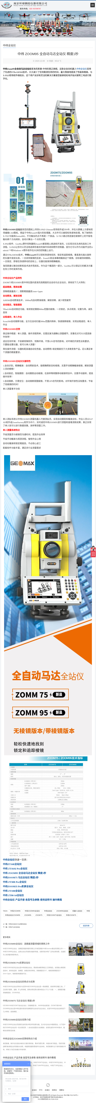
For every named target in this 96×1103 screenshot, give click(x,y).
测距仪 (61, 1090)
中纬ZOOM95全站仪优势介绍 (17, 1020)
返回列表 (86, 926)
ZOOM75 (38, 915)
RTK (40, 1090)
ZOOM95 (27, 915)
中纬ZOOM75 (71, 915)
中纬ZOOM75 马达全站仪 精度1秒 (19, 1001)
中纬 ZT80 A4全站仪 (13, 895)
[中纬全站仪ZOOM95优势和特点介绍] (81, 1050)
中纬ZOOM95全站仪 (32, 911)
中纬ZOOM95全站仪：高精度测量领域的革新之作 (26, 944)
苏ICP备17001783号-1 (71, 1095)
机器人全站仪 (77, 911)
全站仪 (34, 1090)
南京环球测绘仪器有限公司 (41, 1095)
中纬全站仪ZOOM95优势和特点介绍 (20, 1039)
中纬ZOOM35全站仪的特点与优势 (19, 982)
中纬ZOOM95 (15, 911)
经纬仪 (54, 1090)
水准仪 (47, 1090)
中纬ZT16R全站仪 (14, 927)
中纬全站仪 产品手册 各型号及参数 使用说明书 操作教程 (29, 1057)
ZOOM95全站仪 (62, 911)
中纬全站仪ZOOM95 (12, 915)
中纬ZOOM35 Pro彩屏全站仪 (18, 924)
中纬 (88, 911)
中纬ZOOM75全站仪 (54, 915)
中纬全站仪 (81, 69)
